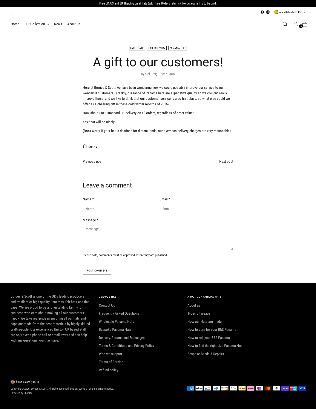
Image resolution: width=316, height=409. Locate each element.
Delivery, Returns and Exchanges (122, 338)
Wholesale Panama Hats (116, 321)
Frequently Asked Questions (119, 313)
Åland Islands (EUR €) (290, 12)
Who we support (110, 354)
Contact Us (107, 305)
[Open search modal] (285, 24)
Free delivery (156, 48)
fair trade (137, 48)
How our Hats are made (204, 321)
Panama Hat (177, 48)
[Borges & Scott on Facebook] (262, 12)
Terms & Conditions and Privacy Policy (126, 345)
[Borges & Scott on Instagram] (268, 12)
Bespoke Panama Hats (115, 329)
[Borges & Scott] (13, 14)
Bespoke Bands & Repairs (205, 354)
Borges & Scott (39, 388)
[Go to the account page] (294, 24)
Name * (88, 199)
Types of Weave (198, 313)
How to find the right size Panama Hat (214, 345)
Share (92, 146)
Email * (165, 199)
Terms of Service (111, 362)
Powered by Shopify (21, 393)
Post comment (97, 270)
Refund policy (108, 370)
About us (193, 305)
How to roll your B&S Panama (208, 338)
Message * (90, 220)
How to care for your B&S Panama (211, 329)
